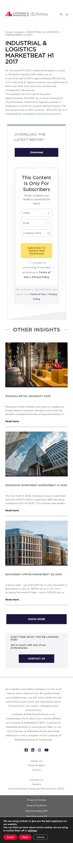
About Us (36, 761)
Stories (36, 769)
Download (36, 152)
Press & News (36, 765)
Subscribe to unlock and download (36, 250)
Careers (36, 784)
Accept (10, 837)
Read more (12, 421)
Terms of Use (38, 294)
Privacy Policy (40, 277)
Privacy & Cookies (36, 800)
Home (9, 32)
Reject (25, 837)
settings (32, 830)
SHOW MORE (36, 619)
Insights (19, 32)
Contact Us (36, 779)
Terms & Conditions (36, 805)
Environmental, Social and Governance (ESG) (36, 788)
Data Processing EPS (37, 811)
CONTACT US (36, 658)
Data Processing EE (36, 816)
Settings (40, 837)
